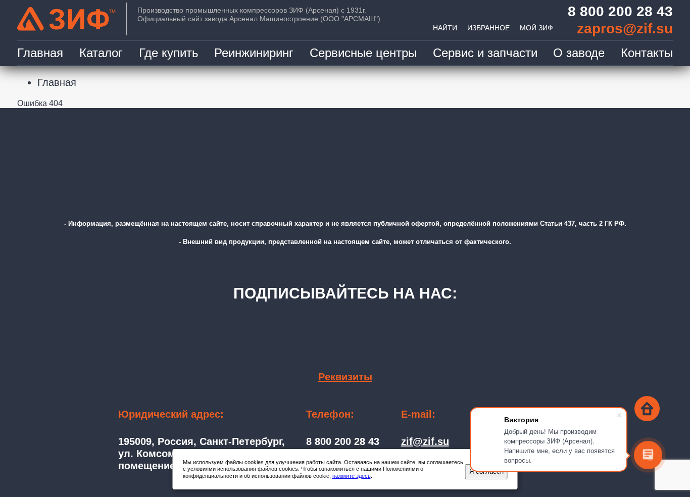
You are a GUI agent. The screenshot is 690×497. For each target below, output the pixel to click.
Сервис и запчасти (485, 53)
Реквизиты (345, 376)
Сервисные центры (363, 53)
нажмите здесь (351, 476)
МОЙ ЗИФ (536, 28)
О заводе (579, 53)
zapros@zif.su (625, 28)
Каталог (101, 53)
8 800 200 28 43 (620, 11)
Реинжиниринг (253, 53)
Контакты (647, 53)
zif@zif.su (425, 441)
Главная (40, 53)
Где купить (169, 53)
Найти (445, 28)
